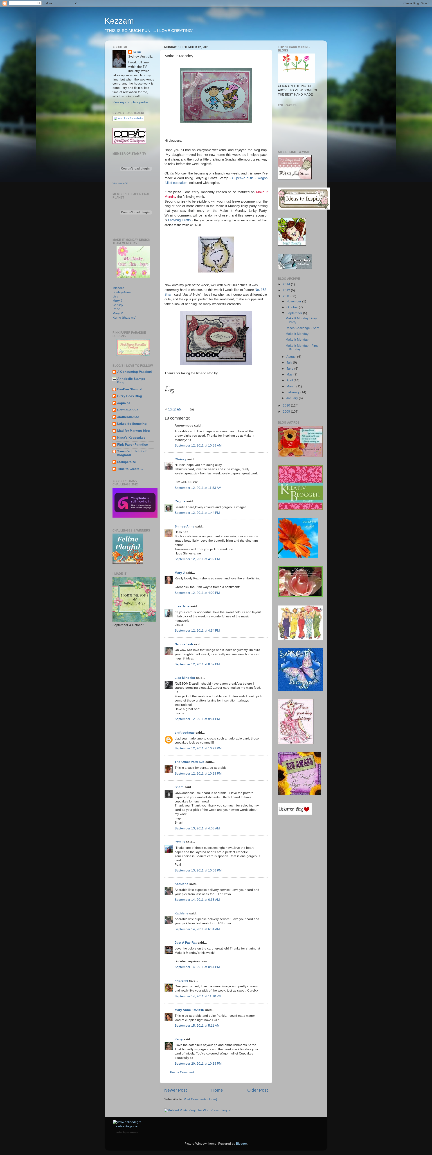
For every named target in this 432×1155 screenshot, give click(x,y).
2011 (286, 296)
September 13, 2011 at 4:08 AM (197, 828)
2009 (287, 411)
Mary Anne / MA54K (189, 1010)
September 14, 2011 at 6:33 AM (197, 899)
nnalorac (181, 980)
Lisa (115, 296)
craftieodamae (128, 417)
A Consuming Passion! (134, 371)
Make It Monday (297, 333)
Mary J (180, 572)
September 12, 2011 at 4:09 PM (197, 592)
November (294, 301)
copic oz (123, 403)
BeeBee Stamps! (129, 389)
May (289, 374)
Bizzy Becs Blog (129, 396)
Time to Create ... (130, 469)
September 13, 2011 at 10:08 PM (198, 870)
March (291, 386)
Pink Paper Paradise (132, 444)
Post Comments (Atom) (200, 1099)
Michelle (118, 288)
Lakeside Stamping (132, 423)
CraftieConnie (127, 410)
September (294, 313)
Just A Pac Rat (186, 942)
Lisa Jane (182, 606)
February (293, 392)
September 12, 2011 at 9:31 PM (197, 719)
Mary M (117, 313)
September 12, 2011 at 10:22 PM (198, 748)
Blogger (241, 1143)
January (292, 398)
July (289, 362)
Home (217, 1090)
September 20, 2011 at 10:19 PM (198, 1063)
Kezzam (119, 20)
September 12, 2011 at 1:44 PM (197, 512)
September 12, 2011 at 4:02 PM (197, 559)
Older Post (257, 1090)
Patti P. (180, 842)
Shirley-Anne (184, 526)
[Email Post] (192, 409)
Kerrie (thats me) (124, 317)
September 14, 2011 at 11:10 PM (198, 996)
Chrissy (180, 459)
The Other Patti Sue (190, 762)
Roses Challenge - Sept (302, 328)
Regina (180, 501)
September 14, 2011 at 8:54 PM (197, 967)
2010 (287, 405)
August (291, 356)
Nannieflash (184, 644)
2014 (287, 284)
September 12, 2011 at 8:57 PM (197, 664)
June (290, 368)
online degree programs (127, 1132)
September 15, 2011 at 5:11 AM (197, 1025)
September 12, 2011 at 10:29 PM (198, 773)
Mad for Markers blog (133, 430)
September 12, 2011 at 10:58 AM (198, 445)
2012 (287, 290)
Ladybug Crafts (179, 220)
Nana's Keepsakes (131, 437)
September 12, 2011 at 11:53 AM (198, 487)
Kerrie (137, 52)
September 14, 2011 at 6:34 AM (197, 929)
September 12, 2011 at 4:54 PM (197, 630)
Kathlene (181, 884)
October (292, 307)
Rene (116, 309)
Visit (120, 183)
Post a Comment (182, 1072)
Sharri (179, 787)
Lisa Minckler (185, 677)
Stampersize (126, 462)
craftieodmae (185, 732)
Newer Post (175, 1090)
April (290, 380)
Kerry (179, 1039)
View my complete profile (130, 102)
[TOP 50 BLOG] (296, 81)
